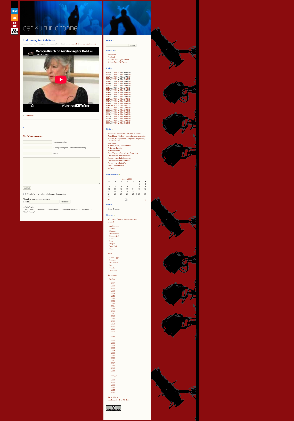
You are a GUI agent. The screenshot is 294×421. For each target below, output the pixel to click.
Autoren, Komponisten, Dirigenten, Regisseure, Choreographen (126, 139)
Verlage (111, 168)
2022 (108, 81)
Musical (74, 44)
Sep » (146, 200)
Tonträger (113, 270)
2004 (108, 121)
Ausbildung (91, 44)
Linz (111, 241)
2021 (108, 83)
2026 (108, 72)
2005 (108, 119)
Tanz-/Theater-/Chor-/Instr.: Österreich (123, 153)
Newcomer (113, 263)
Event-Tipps (114, 258)
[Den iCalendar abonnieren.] (126, 201)
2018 (108, 90)
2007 (108, 114)
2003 (108, 123)
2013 (108, 101)
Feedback (111, 57)
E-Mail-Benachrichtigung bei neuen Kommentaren (47, 194)
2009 (108, 110)
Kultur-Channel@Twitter (117, 62)
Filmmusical (114, 236)
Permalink (30, 115)
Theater (112, 268)
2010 (108, 108)
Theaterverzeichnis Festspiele (119, 156)
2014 (108, 99)
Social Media (113, 397)
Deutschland (114, 233)
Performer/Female (115, 148)
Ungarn (112, 244)
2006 (108, 116)
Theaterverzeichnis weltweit (118, 161)
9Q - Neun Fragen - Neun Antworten (122, 219)
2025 (108, 75)
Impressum (112, 54)
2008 (108, 112)
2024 (108, 77)
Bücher (112, 279)
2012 (108, 103)
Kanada (112, 239)
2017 (108, 92)
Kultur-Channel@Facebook (118, 60)
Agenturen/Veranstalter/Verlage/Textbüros (124, 133)
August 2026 (127, 179)
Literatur (112, 260)
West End (113, 246)
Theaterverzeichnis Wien (117, 163)
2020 (108, 86)
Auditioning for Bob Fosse (39, 40)
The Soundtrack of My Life (118, 400)
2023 (108, 79)
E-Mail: (26, 202)
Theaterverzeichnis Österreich (119, 158)
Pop (110, 265)
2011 (108, 106)
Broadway (82, 44)
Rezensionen (113, 275)
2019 (108, 88)
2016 (108, 94)
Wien (111, 249)
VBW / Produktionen (116, 166)
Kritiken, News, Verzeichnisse (119, 145)
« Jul (108, 200)
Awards (112, 228)
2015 (108, 97)
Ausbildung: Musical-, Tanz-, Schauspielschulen (126, 136)
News (110, 253)
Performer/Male (114, 150)
